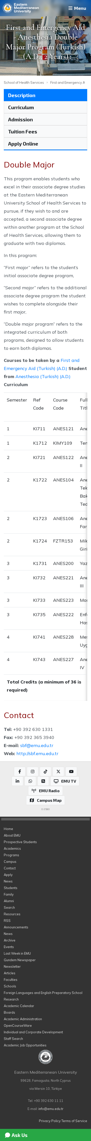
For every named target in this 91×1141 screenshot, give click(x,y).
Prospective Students (20, 842)
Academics (12, 848)
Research (11, 999)
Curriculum (21, 107)
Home (8, 829)
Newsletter (12, 966)
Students (10, 888)
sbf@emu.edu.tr (36, 745)
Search (9, 907)
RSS (7, 921)
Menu (79, 8)
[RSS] (43, 781)
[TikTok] (45, 771)
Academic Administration (23, 1019)
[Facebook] (20, 771)
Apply (8, 875)
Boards (9, 1012)
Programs (11, 855)
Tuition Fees (22, 131)
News (8, 881)
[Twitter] (58, 771)
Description (21, 95)
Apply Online (23, 143)
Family (9, 894)
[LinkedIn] (17, 781)
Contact (10, 868)
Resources (12, 914)
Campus (10, 862)
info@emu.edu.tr (50, 1109)
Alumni (9, 901)
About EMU (12, 835)
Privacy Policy (50, 1121)
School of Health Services (24, 82)
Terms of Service (74, 1121)
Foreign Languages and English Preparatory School (43, 993)
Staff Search (13, 1039)
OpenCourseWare (18, 1025)
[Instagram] (32, 771)
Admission (20, 119)
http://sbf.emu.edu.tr (37, 753)
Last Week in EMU (17, 953)
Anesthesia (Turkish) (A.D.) (43, 376)
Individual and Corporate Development (33, 1032)
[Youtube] (71, 771)
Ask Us (19, 1135)
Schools (10, 986)
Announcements (16, 927)
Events (9, 947)
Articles (9, 973)
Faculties (10, 980)
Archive (9, 940)
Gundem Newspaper (20, 960)
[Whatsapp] (30, 781)
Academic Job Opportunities (25, 1045)
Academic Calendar (19, 1006)
